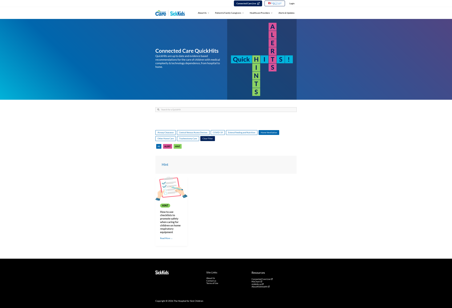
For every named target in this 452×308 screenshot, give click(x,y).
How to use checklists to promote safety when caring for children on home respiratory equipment (170, 222)
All (158, 146)
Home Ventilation (269, 132)
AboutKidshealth (259, 286)
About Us (210, 278)
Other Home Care (165, 138)
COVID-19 (218, 132)
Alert (167, 146)
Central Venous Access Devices (193, 132)
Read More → (166, 238)
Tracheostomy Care (188, 138)
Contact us (211, 280)
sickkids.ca (256, 284)
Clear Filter (207, 138)
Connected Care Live (261, 279)
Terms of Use (212, 283)
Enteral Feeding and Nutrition (241, 132)
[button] (208, 13)
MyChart (256, 281)
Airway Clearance (165, 132)
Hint (177, 146)
